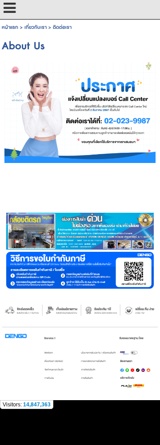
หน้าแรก (10, 27)
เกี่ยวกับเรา (35, 27)
